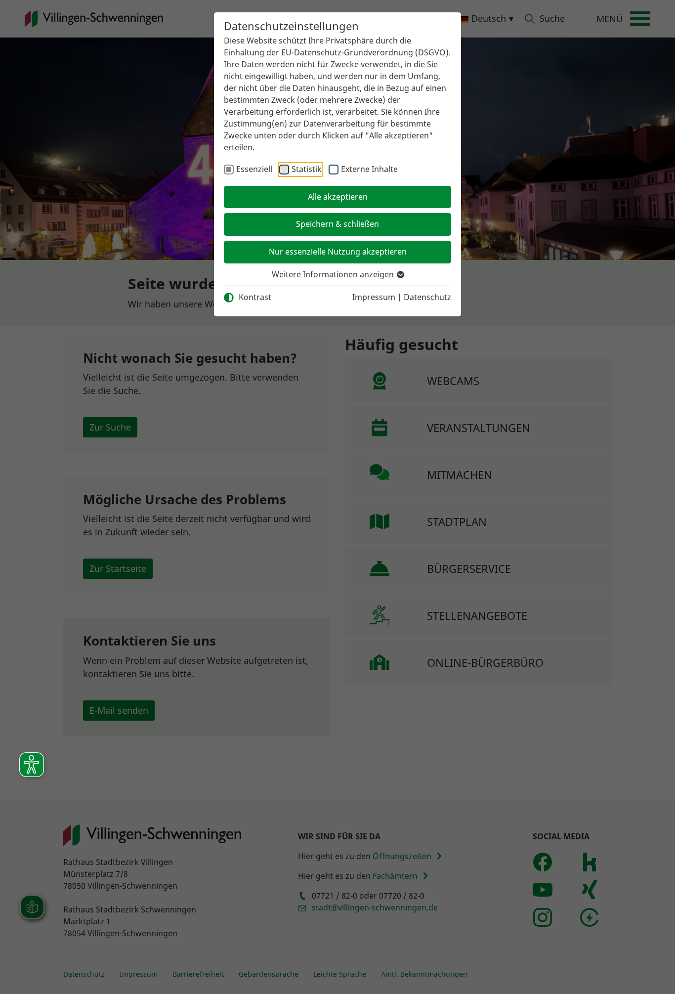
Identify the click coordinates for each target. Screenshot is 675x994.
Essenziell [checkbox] (254, 169)
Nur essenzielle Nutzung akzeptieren (338, 251)
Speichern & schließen (337, 223)
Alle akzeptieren (338, 196)
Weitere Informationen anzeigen (334, 274)
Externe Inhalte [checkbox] (369, 169)
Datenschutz (427, 297)
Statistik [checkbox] (307, 169)
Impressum (373, 297)
